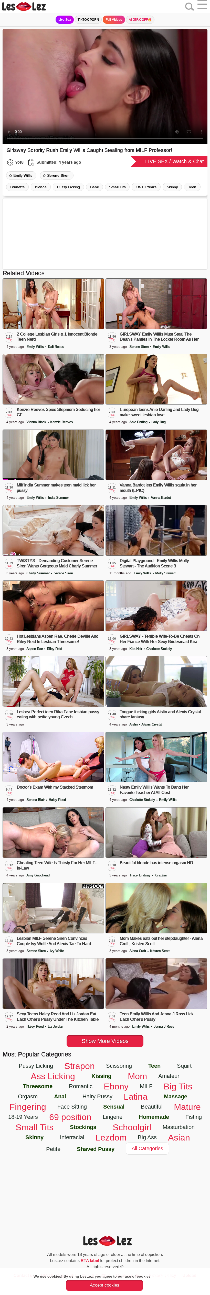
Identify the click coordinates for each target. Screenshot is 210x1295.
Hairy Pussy (97, 1096)
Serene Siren (58, 175)
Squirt (184, 1066)
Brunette (17, 187)
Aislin (134, 724)
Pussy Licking (68, 187)
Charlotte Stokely (159, 649)
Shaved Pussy (95, 1149)
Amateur (168, 1076)
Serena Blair (36, 800)
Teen (192, 187)
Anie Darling (138, 422)
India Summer (58, 498)
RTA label (90, 1260)
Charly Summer (38, 573)
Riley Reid (54, 649)
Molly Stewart (165, 573)
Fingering (27, 1107)
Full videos (114, 19)
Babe (94, 187)
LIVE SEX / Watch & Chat (174, 161)
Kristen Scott (160, 951)
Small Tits (117, 187)
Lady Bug (158, 422)
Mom (137, 1076)
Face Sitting (72, 1106)
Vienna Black (36, 422)
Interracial (72, 1137)
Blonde (41, 187)
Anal (60, 1096)
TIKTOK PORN (88, 19)
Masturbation (179, 1127)
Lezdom (111, 1137)
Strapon (79, 1066)
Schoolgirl (132, 1127)
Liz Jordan (55, 1026)
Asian (179, 1137)
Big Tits (178, 1086)
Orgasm (28, 1096)
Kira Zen (160, 875)
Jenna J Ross (164, 1026)
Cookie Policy (165, 1276)
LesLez (30, 6)
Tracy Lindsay (140, 875)
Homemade (154, 1117)
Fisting (193, 1117)
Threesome (37, 1086)
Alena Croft (138, 951)
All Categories (147, 1148)
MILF (146, 1086)
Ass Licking (53, 1076)
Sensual (113, 1106)
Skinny (172, 187)
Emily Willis (22, 175)
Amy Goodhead (37, 875)
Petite (53, 1149)
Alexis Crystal (151, 724)
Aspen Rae (35, 649)
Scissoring (119, 1066)
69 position (70, 1117)
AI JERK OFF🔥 (140, 19)
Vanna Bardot (161, 498)
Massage (175, 1096)
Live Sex (64, 19)
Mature (187, 1107)
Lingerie (112, 1117)
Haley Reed (57, 800)
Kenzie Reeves (61, 422)
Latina (136, 1096)
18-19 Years (146, 187)
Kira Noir (136, 649)
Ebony (116, 1086)
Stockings (83, 1127)
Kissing (101, 1076)
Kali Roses (56, 347)
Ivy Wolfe (57, 951)
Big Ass (147, 1137)
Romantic (80, 1086)
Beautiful (152, 1106)
